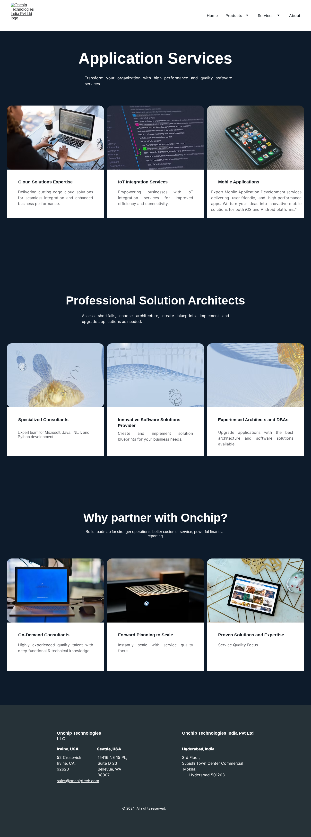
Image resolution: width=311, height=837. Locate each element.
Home (212, 15)
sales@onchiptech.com (78, 780)
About (294, 15)
